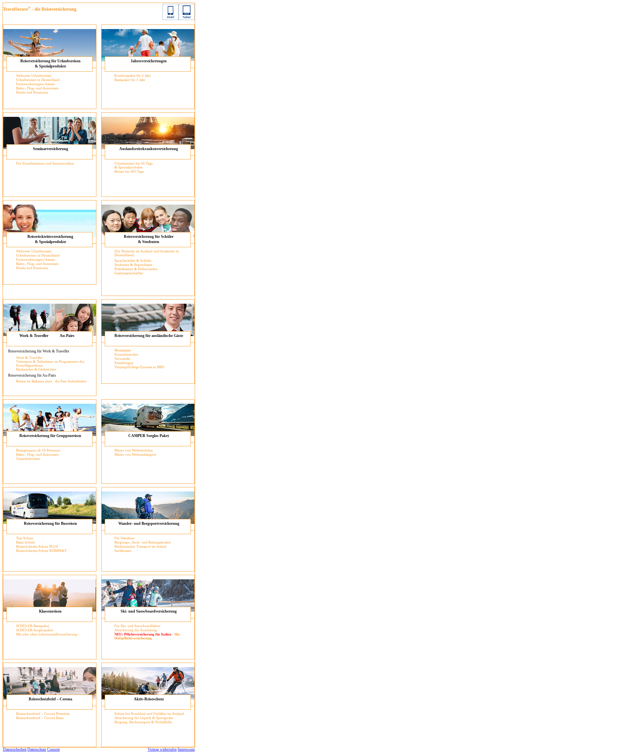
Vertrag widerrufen (162, 749)
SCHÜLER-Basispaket (32, 626)
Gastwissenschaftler (128, 273)
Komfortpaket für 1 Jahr (132, 75)
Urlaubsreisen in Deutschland (38, 80)
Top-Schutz (24, 538)
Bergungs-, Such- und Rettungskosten (142, 542)
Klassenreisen (50, 611)
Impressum (186, 749)
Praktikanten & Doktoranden (136, 269)
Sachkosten (122, 551)
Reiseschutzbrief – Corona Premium (43, 714)
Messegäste (122, 350)
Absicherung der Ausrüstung (135, 630)
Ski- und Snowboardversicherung (149, 611)
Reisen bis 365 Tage (129, 171)
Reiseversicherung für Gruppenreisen (50, 435)
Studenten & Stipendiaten (133, 265)
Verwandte (122, 359)
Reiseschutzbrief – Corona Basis (40, 718)
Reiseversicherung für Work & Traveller (38, 351)
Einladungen (123, 363)
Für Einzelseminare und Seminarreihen (45, 163)
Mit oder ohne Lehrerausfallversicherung (46, 634)
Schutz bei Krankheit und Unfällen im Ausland (149, 714)
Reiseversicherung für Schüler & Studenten (148, 239)
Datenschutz (36, 749)
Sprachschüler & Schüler (133, 260)
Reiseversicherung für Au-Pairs (32, 375)
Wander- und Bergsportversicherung (148, 523)
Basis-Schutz (25, 542)
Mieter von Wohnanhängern (135, 454)
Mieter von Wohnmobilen (133, 450)
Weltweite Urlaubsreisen (34, 75)
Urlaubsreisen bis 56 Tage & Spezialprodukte (133, 165)
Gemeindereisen (28, 459)
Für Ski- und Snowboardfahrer (137, 626)
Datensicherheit (14, 749)
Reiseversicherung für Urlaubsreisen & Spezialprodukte (50, 63)
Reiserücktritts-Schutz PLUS (37, 546)
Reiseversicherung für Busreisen (50, 523)
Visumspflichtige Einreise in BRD (139, 367)
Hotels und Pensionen (32, 92)
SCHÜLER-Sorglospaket (34, 630)
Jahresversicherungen (149, 61)
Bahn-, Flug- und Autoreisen (37, 88)
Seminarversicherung (50, 149)
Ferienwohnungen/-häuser (35, 84)
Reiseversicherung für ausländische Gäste (148, 335)
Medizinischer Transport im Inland (140, 546)
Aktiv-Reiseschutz (149, 699)
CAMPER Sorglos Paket (148, 435)
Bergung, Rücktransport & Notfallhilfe (143, 722)
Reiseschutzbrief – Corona (50, 699)
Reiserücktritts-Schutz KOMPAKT (41, 551)
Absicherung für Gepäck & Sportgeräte (143, 718)
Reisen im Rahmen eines (34, 381)
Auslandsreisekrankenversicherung (148, 149)
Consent (53, 749)
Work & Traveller (33, 335)
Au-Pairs (67, 335)
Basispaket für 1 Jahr (129, 80)
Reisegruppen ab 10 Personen (38, 450)
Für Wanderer (124, 538)
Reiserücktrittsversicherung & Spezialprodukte (50, 239)
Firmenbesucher (126, 354)
